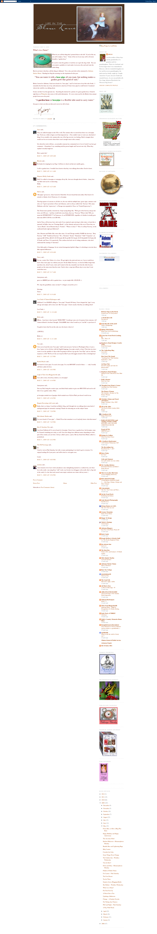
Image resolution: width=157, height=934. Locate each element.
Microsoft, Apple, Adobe (108, 581)
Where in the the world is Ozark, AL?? (110, 635)
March (105, 914)
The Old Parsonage (42, 445)
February (106, 917)
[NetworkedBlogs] (109, 257)
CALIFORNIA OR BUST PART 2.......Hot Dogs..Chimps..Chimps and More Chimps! (111, 482)
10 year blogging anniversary (109, 474)
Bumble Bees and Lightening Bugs (113, 846)
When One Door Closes (107, 437)
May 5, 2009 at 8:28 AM (46, 252)
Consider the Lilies (108, 852)
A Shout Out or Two (108, 893)
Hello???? (104, 601)
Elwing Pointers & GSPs (108, 506)
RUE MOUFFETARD (107, 479)
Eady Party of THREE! (108, 613)
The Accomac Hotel (108, 838)
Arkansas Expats (106, 643)
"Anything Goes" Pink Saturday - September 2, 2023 (110, 358)
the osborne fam (106, 544)
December (106, 805)
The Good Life (105, 580)
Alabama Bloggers (106, 528)
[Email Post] (53, 118)
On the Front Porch (107, 494)
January (105, 920)
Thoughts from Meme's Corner (110, 385)
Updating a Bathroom (109, 896)
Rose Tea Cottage (106, 570)
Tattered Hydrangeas (107, 600)
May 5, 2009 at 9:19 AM (46, 294)
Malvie (39, 192)
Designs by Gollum (107, 435)
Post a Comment (37, 480)
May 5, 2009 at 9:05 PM (46, 459)
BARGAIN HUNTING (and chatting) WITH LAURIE (109, 421)
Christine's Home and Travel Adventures (110, 400)
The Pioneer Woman (107, 391)
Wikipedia (44, 94)
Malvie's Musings (106, 522)
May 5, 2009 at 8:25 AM (46, 186)
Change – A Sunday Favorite (111, 899)
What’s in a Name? (40, 50)
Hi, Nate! (103, 455)
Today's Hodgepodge (106, 325)
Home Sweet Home (106, 513)
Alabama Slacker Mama (108, 564)
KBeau (110, 54)
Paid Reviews (105, 502)
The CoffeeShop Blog (107, 350)
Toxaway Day (105, 576)
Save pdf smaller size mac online (110, 461)
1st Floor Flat (105, 364)
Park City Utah (105, 381)
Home (65, 483)
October (105, 811)
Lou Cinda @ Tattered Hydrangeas (47, 299)
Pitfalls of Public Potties (110, 871)
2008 (103, 923)
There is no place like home (109, 473)
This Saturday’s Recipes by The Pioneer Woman (109, 394)
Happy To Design (106, 518)
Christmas (104, 615)
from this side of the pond (109, 324)
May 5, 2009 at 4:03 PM (46, 369)
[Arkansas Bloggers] (112, 140)
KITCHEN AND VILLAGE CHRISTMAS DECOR (109, 424)
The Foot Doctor (107, 876)
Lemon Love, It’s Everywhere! (109, 313)
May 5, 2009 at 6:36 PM (46, 398)
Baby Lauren (106, 849)
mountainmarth (106, 574)
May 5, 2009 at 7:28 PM (46, 411)
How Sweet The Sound (108, 356)
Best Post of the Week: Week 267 (110, 530)
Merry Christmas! (106, 565)
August (105, 817)
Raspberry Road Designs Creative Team (111, 343)
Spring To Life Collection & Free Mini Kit (111, 374)
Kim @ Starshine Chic (43, 427)
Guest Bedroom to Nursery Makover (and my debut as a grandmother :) (111, 627)
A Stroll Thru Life (106, 318)
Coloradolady (105, 488)
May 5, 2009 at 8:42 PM (46, 440)
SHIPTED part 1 (105, 431)
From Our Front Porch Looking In (111, 336)
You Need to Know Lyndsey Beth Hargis (110, 409)
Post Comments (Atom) (47, 487)
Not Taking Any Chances (110, 902)
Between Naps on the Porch (109, 312)
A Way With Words (108, 907)
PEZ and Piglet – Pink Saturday (112, 905)
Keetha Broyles (41, 361)
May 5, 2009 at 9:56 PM (46, 475)
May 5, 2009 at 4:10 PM (46, 380)
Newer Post (36, 483)
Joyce (38, 129)
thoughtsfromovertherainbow (110, 625)
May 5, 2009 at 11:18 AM (47, 312)
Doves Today (105, 453)
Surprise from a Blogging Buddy (112, 882)
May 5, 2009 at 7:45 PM (46, 422)
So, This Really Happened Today (110, 540)
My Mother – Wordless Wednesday (113, 885)
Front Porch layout (106, 346)
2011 (103, 797)
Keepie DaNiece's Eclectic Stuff (110, 538)
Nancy (39, 257)
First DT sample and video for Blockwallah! (109, 366)
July (104, 820)
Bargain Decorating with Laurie (46, 403)
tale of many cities (106, 646)
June (104, 823)
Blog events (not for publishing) (109, 331)
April (105, 911)
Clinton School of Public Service (111, 640)
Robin (39, 317)
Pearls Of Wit (105, 429)
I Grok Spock (104, 524)
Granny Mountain (107, 512)
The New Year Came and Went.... (110, 490)
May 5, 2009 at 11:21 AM (47, 339)
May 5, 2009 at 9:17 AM (46, 272)
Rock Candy (105, 534)
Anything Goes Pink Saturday (109, 387)
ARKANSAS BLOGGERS (109, 592)
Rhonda (39, 161)
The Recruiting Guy (107, 447)
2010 (103, 800)
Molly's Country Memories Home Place (111, 620)
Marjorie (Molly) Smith (44, 176)
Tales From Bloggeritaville (109, 605)
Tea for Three (107, 879)
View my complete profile (108, 85)
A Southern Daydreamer (108, 441)
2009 (103, 803)
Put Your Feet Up (108, 890)
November (106, 808)
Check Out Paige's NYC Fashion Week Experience (110, 594)
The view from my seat (107, 507)
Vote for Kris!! (107, 863)
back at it (103, 546)
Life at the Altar (106, 406)
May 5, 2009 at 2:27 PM (46, 356)
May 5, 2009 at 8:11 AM (46, 171)
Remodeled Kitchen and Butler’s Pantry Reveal (110, 467)
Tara (38, 344)
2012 (103, 794)
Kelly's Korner (105, 379)
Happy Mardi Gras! (106, 416)
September (106, 814)
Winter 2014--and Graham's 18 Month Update (111, 552)
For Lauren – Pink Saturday (111, 873)
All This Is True (106, 586)
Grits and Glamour (107, 459)
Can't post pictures (106, 559)
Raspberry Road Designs (108, 372)
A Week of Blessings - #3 (108, 587)
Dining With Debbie (107, 329)
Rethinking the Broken (107, 496)
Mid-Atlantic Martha (43, 416)
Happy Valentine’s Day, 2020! (109, 402)
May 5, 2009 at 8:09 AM (46, 156)
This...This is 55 (105, 338)
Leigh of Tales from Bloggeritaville (47, 375)
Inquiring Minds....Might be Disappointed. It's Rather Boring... (110, 608)
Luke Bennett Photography (109, 500)
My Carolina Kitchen (107, 465)
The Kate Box (105, 550)
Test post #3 (104, 319)
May (104, 826)
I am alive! (104, 352)
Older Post (94, 483)
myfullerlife (104, 632)
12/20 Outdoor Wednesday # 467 (110, 443)
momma (39, 465)
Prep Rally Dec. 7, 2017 (107, 449)
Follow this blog (109, 259)
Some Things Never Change (111, 855)
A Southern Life (106, 414)
